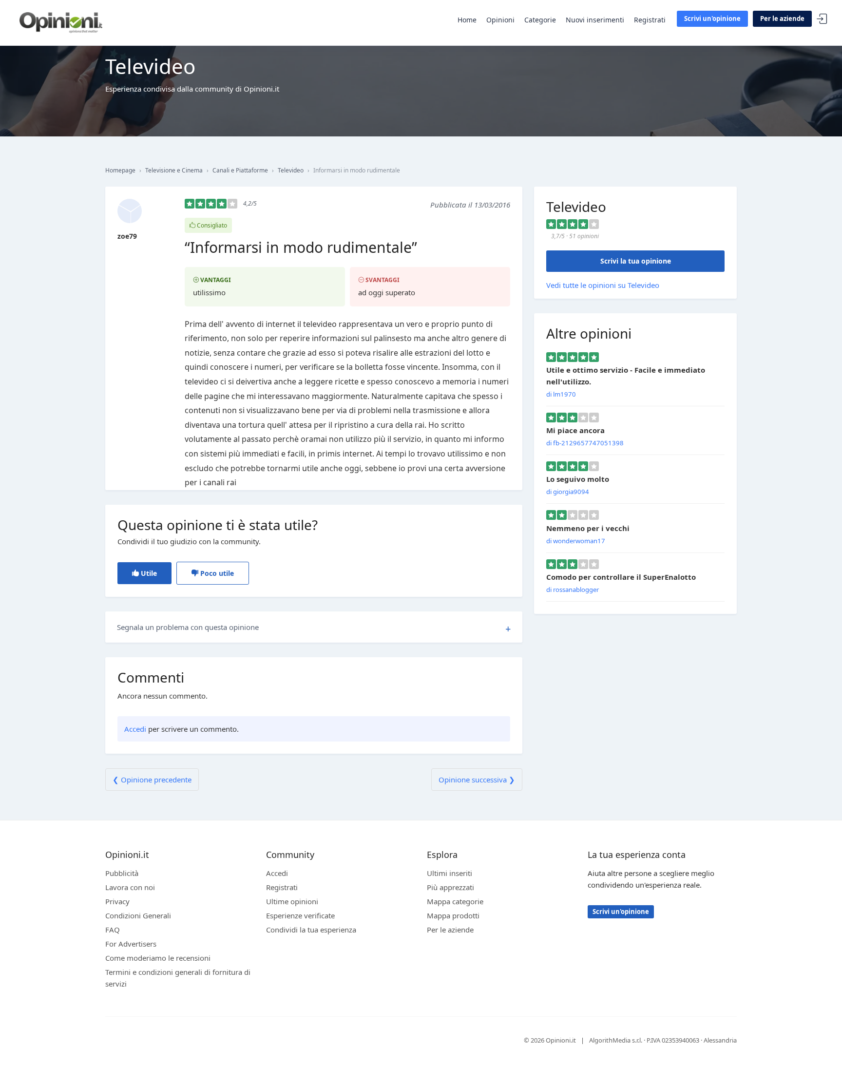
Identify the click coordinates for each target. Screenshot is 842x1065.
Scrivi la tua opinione (635, 261)
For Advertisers (130, 944)
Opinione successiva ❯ (477, 779)
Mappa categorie (455, 901)
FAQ (112, 929)
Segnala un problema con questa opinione (188, 627)
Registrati (650, 19)
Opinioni (500, 19)
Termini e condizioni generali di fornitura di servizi (177, 978)
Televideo (291, 170)
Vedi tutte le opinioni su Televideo (602, 285)
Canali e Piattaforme (240, 170)
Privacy (117, 901)
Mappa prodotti (453, 915)
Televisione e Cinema (174, 170)
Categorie (540, 19)
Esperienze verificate (300, 915)
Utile (148, 573)
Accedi (822, 19)
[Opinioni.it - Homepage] (60, 22)
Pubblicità (121, 873)
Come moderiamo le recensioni (157, 958)
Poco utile (216, 573)
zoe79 (127, 236)
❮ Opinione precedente (152, 779)
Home (467, 19)
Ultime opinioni (292, 901)
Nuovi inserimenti (595, 19)
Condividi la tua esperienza (311, 929)
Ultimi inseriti (449, 873)
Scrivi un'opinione (712, 18)
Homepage (120, 170)
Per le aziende (782, 18)
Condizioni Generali (138, 915)
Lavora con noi (130, 887)
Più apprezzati (450, 887)
